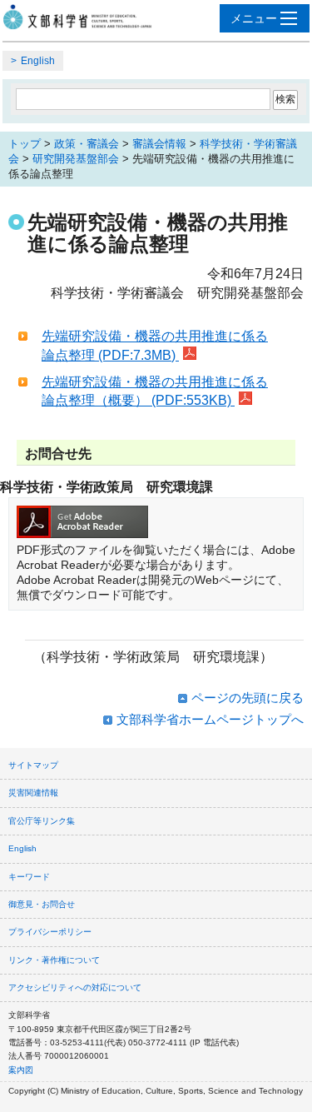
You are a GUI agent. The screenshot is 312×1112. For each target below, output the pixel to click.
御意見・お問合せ (41, 904)
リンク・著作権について (54, 960)
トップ (24, 143)
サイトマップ (33, 765)
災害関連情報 (33, 792)
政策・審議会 (86, 143)
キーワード (29, 876)
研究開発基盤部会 (75, 158)
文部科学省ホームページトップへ (210, 719)
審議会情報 (159, 143)
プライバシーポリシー (50, 931)
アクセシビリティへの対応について (74, 987)
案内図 (20, 1070)
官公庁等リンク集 (41, 820)
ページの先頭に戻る (247, 698)
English (38, 61)
